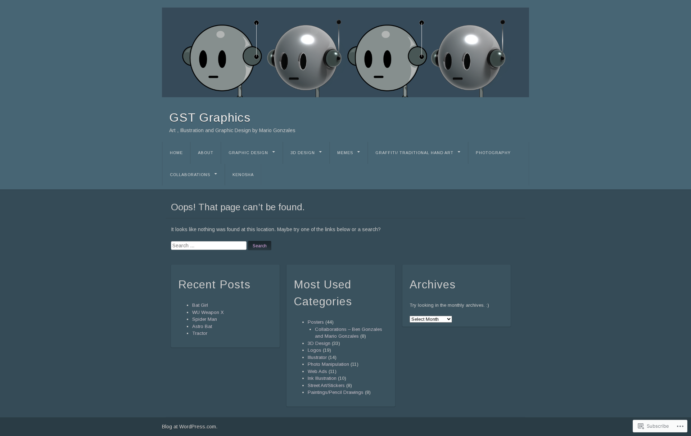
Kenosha (243, 174)
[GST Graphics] (345, 52)
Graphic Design (248, 152)
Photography (493, 152)
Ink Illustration (322, 378)
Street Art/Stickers (326, 385)
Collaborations (190, 174)
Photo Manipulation (328, 364)
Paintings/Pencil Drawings (335, 392)
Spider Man (204, 319)
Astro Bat (202, 326)
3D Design (302, 152)
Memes (345, 152)
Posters (316, 322)
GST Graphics (209, 117)
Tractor (199, 333)
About (205, 152)
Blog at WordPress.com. (189, 427)
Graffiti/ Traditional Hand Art (414, 152)
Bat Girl (200, 305)
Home (176, 152)
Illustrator (317, 357)
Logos (314, 350)
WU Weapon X (208, 312)
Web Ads (317, 371)
